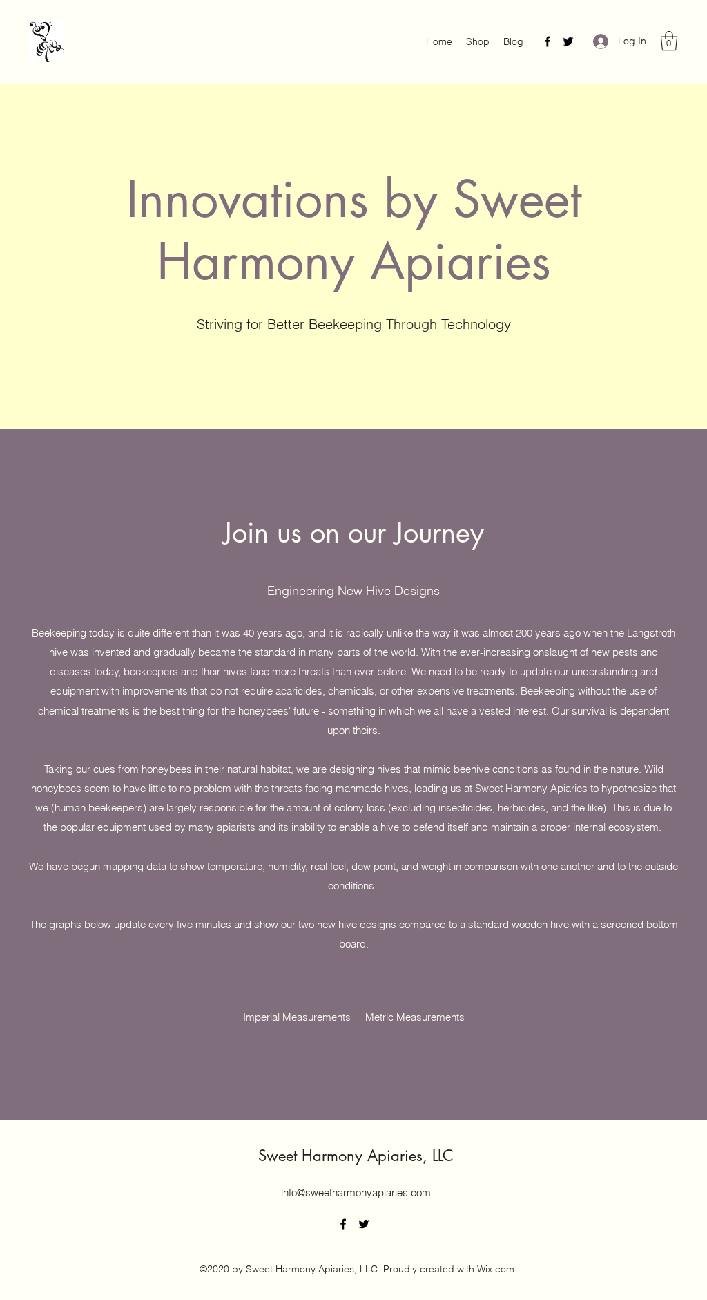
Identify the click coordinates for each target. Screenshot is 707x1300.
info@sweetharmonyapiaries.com (356, 1192)
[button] (669, 41)
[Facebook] (547, 41)
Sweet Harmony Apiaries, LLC (356, 1155)
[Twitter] (568, 41)
